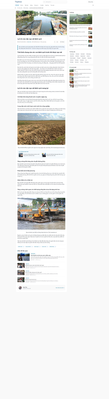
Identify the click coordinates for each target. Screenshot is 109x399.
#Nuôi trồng (52, 246)
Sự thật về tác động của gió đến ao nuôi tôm (77, 31)
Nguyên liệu (83, 56)
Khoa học (89, 58)
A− (54, 41)
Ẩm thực (76, 60)
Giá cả (21, 5)
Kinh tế (88, 56)
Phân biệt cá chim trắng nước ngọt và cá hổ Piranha (78, 36)
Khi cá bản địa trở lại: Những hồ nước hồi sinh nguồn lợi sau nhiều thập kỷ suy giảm (82, 85)
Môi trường (26, 7)
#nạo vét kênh (28, 246)
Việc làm (26, 5)
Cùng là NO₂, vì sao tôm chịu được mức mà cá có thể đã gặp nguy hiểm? (78, 28)
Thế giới (78, 58)
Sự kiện (42, 5)
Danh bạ (47, 5)
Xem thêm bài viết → (60, 287)
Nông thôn (84, 58)
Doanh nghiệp (72, 58)
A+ (57, 41)
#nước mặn (44, 246)
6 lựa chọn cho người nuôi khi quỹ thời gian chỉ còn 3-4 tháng (78, 45)
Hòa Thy (29, 41)
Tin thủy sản (19, 7)
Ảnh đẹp (71, 62)
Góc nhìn (76, 62)
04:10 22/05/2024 (22, 41)
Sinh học (71, 60)
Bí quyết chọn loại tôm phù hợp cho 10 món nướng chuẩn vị (78, 41)
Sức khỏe (82, 60)
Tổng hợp (86, 62)
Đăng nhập (90, 1)
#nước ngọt (36, 246)
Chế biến (77, 56)
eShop (31, 5)
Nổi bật (17, 5)
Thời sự (81, 62)
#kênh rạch (20, 246)
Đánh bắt (71, 56)
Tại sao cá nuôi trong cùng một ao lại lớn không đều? (82, 70)
